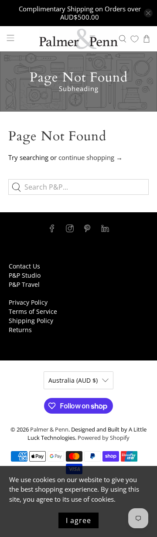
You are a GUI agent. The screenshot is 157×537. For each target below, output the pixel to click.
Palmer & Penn (49, 429)
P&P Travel (24, 284)
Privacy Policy (28, 302)
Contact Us (24, 266)
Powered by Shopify (104, 438)
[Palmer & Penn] (78, 38)
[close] (148, 13)
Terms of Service (33, 311)
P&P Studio (25, 275)
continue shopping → (90, 157)
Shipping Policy (31, 320)
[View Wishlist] (134, 39)
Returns (20, 330)
